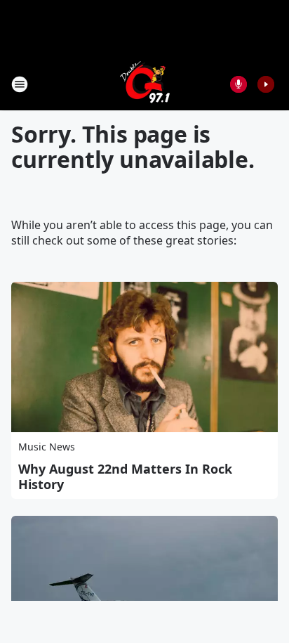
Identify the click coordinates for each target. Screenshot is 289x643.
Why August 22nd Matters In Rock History (125, 476)
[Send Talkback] (238, 84)
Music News (46, 446)
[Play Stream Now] (265, 84)
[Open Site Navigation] (19, 84)
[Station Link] (145, 84)
